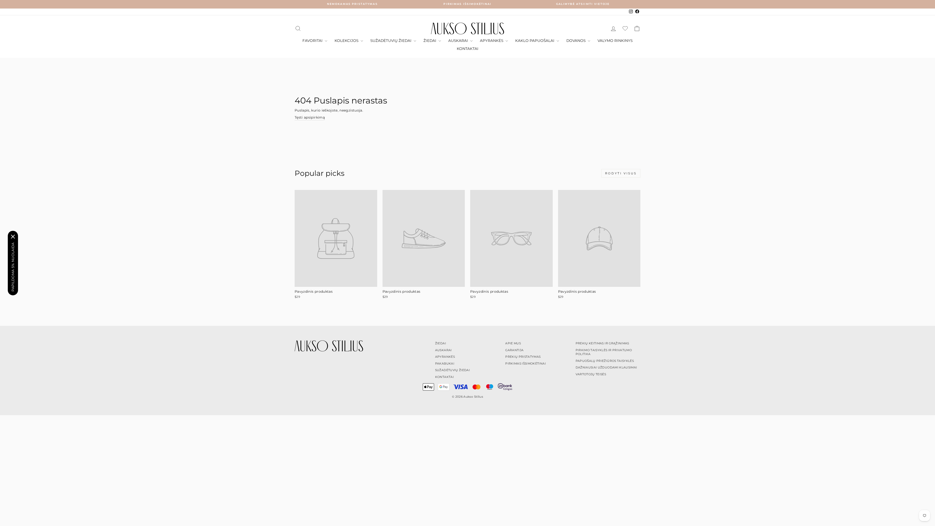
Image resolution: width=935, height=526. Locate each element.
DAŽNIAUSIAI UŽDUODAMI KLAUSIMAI (606, 367)
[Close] (13, 236)
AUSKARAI (458, 40)
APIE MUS (513, 343)
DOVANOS (576, 40)
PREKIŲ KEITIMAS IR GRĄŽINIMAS (602, 343)
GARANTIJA (514, 350)
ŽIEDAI (430, 40)
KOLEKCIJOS (347, 40)
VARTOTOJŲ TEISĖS (591, 374)
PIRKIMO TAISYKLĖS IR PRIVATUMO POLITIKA (604, 352)
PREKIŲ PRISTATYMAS (523, 356)
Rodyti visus (621, 173)
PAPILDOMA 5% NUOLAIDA (13, 266)
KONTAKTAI (467, 48)
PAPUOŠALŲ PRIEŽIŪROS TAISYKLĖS (605, 361)
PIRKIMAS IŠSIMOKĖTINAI (525, 363)
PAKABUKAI (444, 363)
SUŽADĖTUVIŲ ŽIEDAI (391, 40)
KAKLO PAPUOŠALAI (535, 40)
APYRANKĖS (492, 40)
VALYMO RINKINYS (615, 40)
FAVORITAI (313, 40)
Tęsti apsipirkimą (310, 117)
